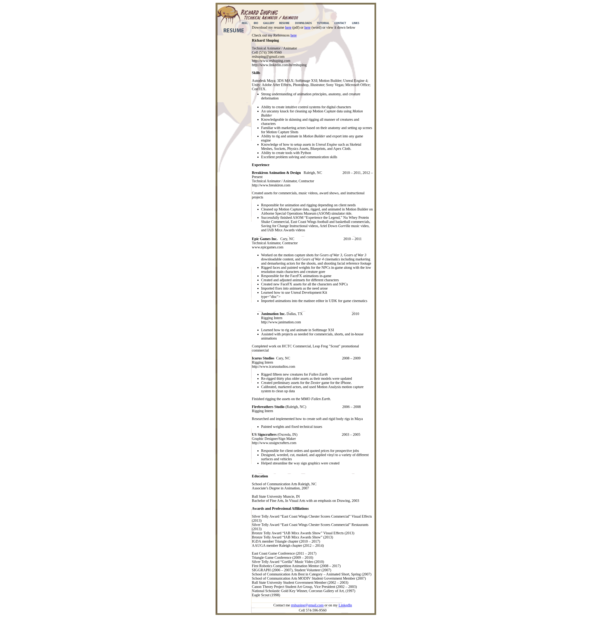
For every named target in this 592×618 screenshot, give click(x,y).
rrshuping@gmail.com (307, 605)
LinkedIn (345, 605)
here (288, 27)
